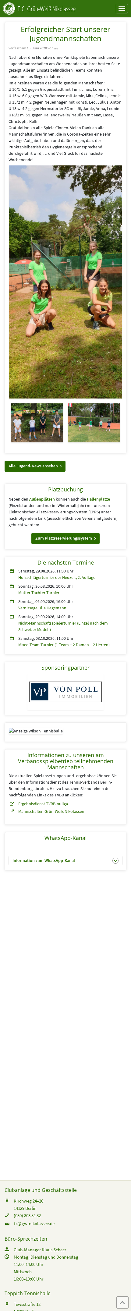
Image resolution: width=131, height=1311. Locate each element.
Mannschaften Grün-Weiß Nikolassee (51, 811)
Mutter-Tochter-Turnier (38, 592)
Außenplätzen (42, 499)
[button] (35, 466)
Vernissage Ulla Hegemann (42, 608)
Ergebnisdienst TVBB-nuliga (43, 803)
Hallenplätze (98, 499)
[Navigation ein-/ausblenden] (122, 8)
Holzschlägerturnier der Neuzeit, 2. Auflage (56, 577)
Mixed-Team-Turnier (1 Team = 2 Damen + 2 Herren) (64, 644)
